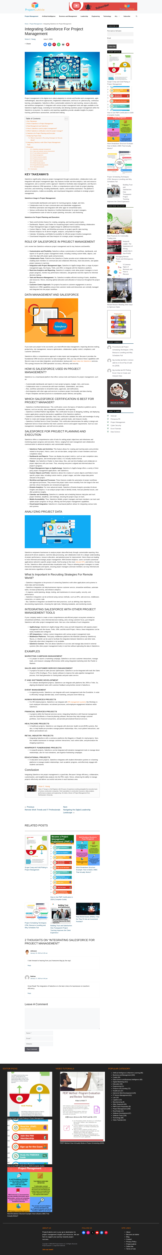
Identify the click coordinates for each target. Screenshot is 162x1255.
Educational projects (39, 167)
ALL (116, 16)
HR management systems (77, 702)
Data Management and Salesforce (37, 126)
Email (109, 38)
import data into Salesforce (81, 361)
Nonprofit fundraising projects (40, 165)
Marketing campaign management (42, 149)
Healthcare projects (38, 161)
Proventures (116, 347)
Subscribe (127, 16)
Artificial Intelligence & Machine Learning (126, 1073)
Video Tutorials (118, 1120)
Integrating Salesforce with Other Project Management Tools (43, 144)
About (128, 1232)
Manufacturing (117, 1102)
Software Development (120, 1113)
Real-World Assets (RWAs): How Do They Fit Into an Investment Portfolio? (87, 919)
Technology (107, 16)
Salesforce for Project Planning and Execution (41, 133)
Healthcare (116, 1091)
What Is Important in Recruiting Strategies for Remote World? (46, 139)
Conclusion (34, 169)
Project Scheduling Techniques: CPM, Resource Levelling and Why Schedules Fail (36, 925)
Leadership (84, 16)
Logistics (116, 1100)
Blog (127, 1237)
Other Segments (118, 1104)
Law (114, 1097)
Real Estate (117, 1111)
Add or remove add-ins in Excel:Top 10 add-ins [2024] (122, 363)
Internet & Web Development (122, 1093)
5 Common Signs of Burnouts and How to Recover (127, 269)
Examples (30, 147)
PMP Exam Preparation (120, 1106)
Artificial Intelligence (48, 16)
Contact (129, 1239)
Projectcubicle (131, 1244)
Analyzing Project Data (34, 136)
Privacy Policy (131, 1242)
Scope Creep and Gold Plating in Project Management (25, 1118)
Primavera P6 (115, 419)
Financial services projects (40, 159)
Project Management (31, 16)
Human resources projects (39, 157)
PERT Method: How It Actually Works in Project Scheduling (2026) (82, 1143)
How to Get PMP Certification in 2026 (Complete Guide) (25, 1166)
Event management (38, 155)
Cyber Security (116, 425)
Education (116, 1084)
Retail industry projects (39, 163)
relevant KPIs (80, 562)
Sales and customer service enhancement (43, 151)
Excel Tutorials (116, 429)
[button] (136, 16)
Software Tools (118, 1115)
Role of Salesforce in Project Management (40, 123)
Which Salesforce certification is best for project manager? (45, 131)
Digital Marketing (118, 1082)
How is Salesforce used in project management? (42, 128)
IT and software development (40, 153)
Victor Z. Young (30, 39)
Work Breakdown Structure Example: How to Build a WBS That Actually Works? (86, 870)
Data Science (115, 432)
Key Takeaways (32, 121)
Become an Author (132, 1234)
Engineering (96, 16)
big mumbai (116, 360)
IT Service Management (121, 1095)
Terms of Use (131, 1249)
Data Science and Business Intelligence (126, 1079)
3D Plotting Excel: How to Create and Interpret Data (121, 373)
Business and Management (68, 16)
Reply (29, 965)
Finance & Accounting (120, 1088)
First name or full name (114, 31)
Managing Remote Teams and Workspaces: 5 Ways (124, 259)
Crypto (115, 1077)
